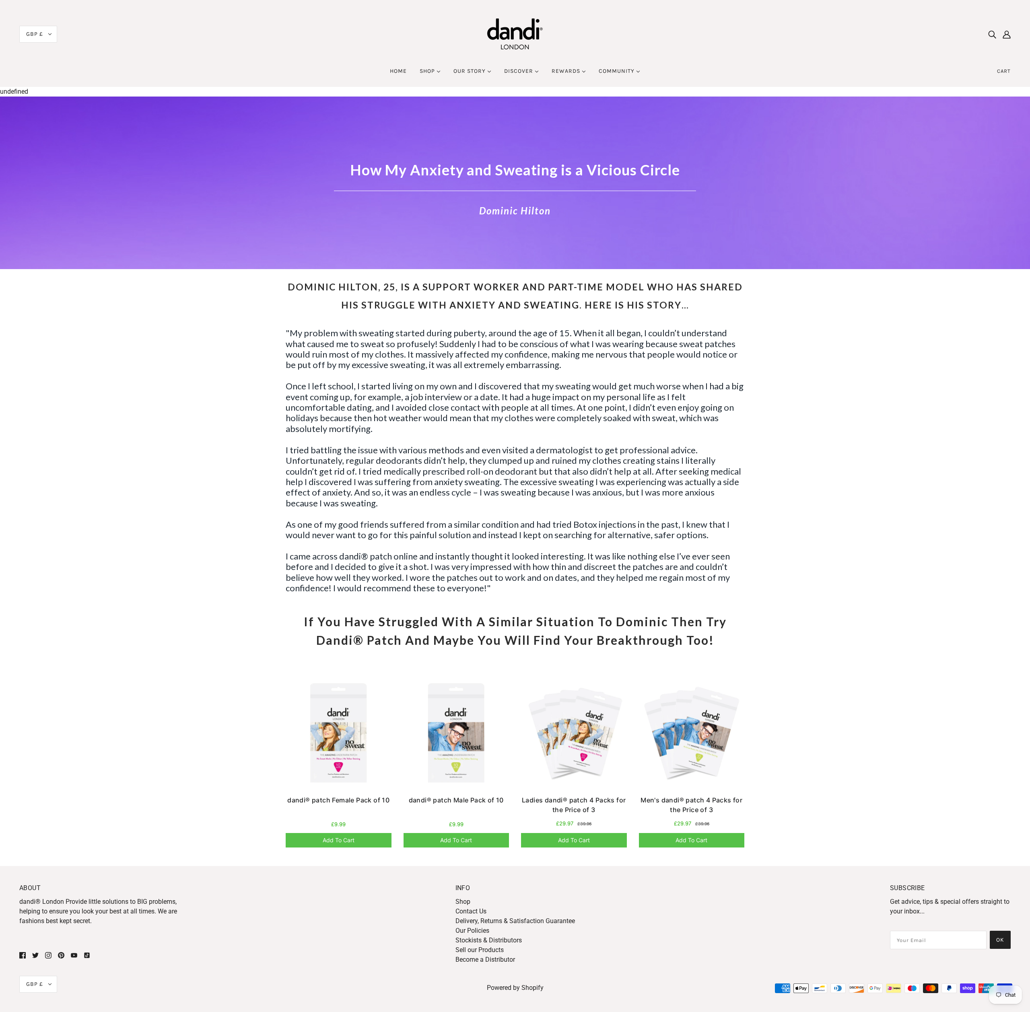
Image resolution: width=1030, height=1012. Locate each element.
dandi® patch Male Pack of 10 (456, 800)
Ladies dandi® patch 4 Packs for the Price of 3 (574, 805)
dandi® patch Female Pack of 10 (338, 800)
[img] (992, 34)
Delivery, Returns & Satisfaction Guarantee (515, 921)
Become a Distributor (485, 959)
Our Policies (472, 930)
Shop (462, 901)
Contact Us (470, 911)
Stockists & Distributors (488, 940)
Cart (1004, 71)
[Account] (1006, 34)
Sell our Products (479, 950)
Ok (1000, 939)
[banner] (515, 33)
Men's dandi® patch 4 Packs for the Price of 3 (691, 805)
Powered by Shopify (515, 987)
